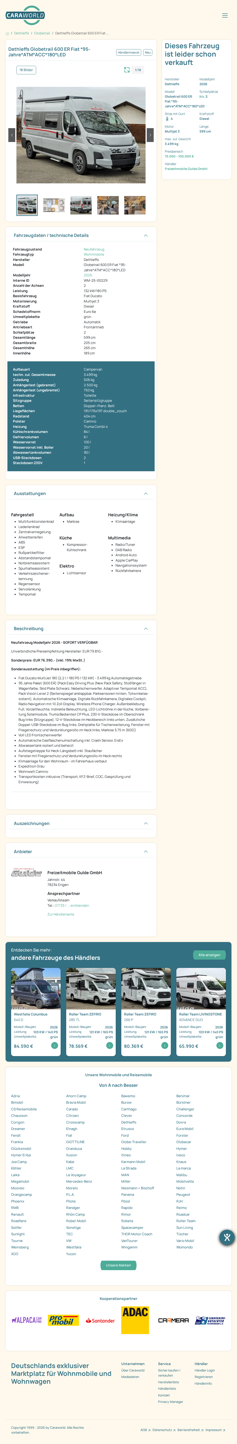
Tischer (182, 1234)
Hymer (181, 1148)
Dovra (181, 1122)
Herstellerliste (168, 1382)
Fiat (69, 1135)
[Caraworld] (25, 15)
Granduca (74, 1148)
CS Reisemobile (24, 1109)
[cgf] (210, 1319)
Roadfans (18, 1220)
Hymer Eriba (21, 1155)
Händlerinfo (203, 1383)
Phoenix (17, 1201)
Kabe (70, 1161)
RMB (15, 1207)
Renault (17, 1214)
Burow (126, 1102)
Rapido (127, 1207)
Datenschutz (162, 1430)
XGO (14, 1253)
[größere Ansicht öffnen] (127, 69)
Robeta (127, 1220)
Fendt (16, 1135)
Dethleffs (128, 1122)
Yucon (71, 1253)
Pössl (125, 1201)
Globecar (183, 1141)
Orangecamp (21, 1194)
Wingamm (129, 1247)
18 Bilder (26, 69)
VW (69, 1240)
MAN (125, 1174)
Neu (148, 52)
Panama (127, 1194)
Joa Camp (19, 1161)
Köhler (16, 1168)
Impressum (214, 1430)
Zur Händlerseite (60, 914)
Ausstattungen (30, 493)
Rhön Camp (75, 1214)
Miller (126, 1181)
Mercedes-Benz (79, 1181)
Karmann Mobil (133, 1161)
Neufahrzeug (94, 249)
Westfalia (73, 1247)
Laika (15, 1174)
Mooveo (17, 1188)
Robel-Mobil (76, 1220)
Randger (73, 1207)
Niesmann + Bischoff (137, 1188)
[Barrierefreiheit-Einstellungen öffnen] (227, 1237)
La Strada (128, 1168)
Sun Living (184, 1227)
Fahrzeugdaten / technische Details (51, 235)
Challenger (185, 1109)
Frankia (17, 1141)
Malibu (181, 1174)
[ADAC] (135, 1319)
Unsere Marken (118, 1265)
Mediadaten (130, 1377)
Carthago (129, 1109)
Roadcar (183, 1214)
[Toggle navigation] (224, 15)
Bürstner (183, 1102)
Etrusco (127, 1128)
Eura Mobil (184, 1128)
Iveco (180, 1155)
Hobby (126, 1148)
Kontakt (164, 1395)
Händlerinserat (129, 52)
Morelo (72, 1188)
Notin (180, 1188)
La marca (183, 1168)
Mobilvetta (185, 1181)
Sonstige (73, 1227)
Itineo (126, 1155)
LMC (70, 1168)
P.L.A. (70, 1194)
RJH (179, 1201)
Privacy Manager (170, 1401)
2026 (88, 275)
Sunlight (18, 1234)
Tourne (17, 1240)
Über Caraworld (132, 1370)
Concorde (184, 1115)
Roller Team (186, 1220)
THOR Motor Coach (136, 1234)
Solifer (16, 1227)
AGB (143, 1430)
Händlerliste (167, 1388)
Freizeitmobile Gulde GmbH (186, 168)
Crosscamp (75, 1122)
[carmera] (173, 1319)
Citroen (72, 1115)
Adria (15, 1096)
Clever (126, 1115)
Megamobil (20, 1181)
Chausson (19, 1115)
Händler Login (205, 1370)
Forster (182, 1135)
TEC (69, 1234)
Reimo (181, 1207)
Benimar (183, 1096)
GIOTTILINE (75, 1141)
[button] (11, 135)
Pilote (71, 1201)
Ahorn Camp (76, 1096)
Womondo (184, 1247)
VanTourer (129, 1240)
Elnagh (71, 1128)
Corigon (17, 1122)
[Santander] (100, 1319)
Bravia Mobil (76, 1102)
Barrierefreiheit (189, 1430)
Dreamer (18, 1128)
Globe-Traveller (134, 1141)
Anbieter (23, 852)
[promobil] (63, 1319)
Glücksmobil (21, 1148)
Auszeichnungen (32, 823)
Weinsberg (20, 1247)
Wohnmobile (94, 254)
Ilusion (71, 1155)
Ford (125, 1135)
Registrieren (204, 1377)
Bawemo (128, 1096)
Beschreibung (29, 628)
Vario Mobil (185, 1240)
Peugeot (183, 1194)
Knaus (181, 1161)
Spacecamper (132, 1227)
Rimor (126, 1214)
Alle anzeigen (209, 954)
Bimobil (17, 1102)
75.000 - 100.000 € (179, 156)
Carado (72, 1109)
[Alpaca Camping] (26, 1319)
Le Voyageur (76, 1174)
